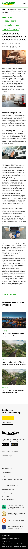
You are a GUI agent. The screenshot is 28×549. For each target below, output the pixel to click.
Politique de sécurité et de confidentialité (12, 543)
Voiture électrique (7, 456)
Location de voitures (8, 489)
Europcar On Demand (8, 499)
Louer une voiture (8, 418)
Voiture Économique (11, 29)
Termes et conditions (7, 546)
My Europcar (5, 496)
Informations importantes (20, 546)
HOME (3, 9)
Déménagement (9, 21)
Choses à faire (11, 9)
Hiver (3, 462)
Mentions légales (6, 535)
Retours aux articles (10, 294)
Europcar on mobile (7, 476)
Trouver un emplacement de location (12, 479)
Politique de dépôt (6, 541)
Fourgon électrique (11, 25)
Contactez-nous (7, 422)
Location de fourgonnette (9, 493)
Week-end (4, 459)
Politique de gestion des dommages (11, 538)
